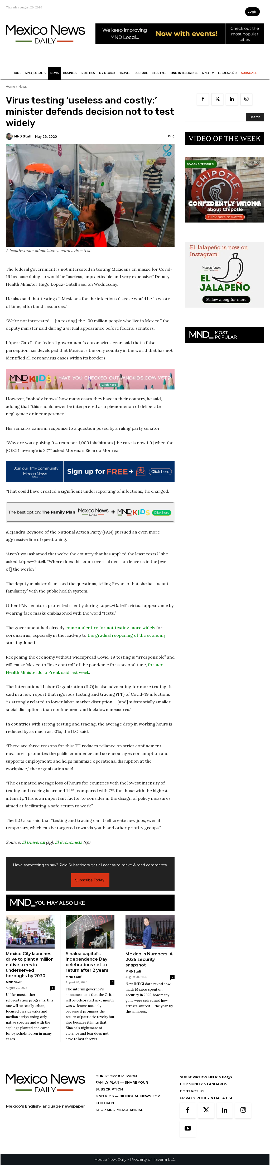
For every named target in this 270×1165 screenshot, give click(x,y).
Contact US (192, 1091)
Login (252, 11)
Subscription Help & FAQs (206, 1077)
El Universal (33, 842)
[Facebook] (203, 99)
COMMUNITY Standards (203, 1084)
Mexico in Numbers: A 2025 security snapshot (149, 959)
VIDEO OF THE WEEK (225, 138)
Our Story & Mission (116, 1076)
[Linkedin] (232, 99)
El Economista (68, 842)
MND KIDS (105, 1096)
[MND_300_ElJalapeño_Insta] (224, 311)
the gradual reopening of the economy (127, 635)
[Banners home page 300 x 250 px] (224, 226)
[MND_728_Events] (179, 48)
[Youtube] (188, 1129)
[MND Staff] (10, 136)
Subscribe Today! (90, 880)
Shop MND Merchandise (119, 1110)
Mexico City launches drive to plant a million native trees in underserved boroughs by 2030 (30, 964)
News (22, 86)
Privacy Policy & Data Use (206, 1098)
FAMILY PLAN (107, 1082)
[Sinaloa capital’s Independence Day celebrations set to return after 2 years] (90, 932)
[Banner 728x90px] (90, 379)
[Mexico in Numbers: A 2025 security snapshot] (150, 932)
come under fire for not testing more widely (110, 627)
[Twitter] (217, 99)
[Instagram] (246, 99)
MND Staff (23, 136)
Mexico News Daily (110, 1159)
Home (10, 86)
